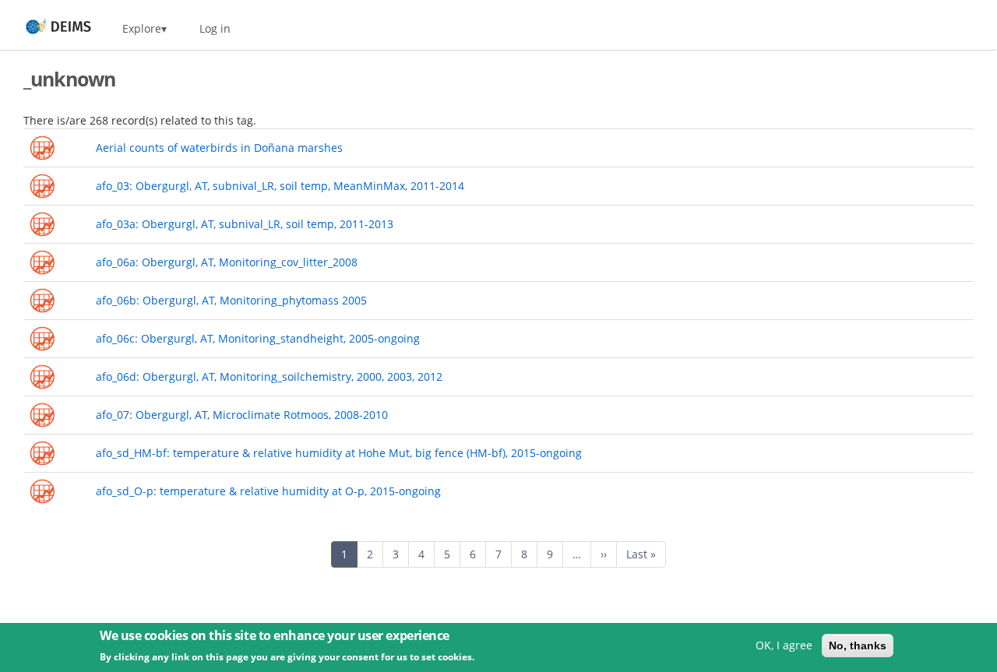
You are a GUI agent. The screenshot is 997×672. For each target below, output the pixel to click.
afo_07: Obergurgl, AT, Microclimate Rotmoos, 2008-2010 (242, 414)
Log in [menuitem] (215, 28)
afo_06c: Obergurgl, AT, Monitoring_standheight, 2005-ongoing (258, 338)
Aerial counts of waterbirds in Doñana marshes (219, 147)
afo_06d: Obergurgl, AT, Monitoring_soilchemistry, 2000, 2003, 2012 (269, 376)
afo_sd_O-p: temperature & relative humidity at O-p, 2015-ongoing (268, 491)
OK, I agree (784, 645)
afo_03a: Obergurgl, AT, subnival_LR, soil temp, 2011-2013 (244, 223)
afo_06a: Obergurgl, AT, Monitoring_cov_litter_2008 (227, 262)
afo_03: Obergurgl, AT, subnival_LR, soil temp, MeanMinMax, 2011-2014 (280, 185)
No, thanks (857, 645)
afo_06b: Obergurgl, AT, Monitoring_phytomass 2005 (231, 300)
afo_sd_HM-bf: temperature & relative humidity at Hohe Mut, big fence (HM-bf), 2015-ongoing (339, 452)
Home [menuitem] (44, 28)
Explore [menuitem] (141, 28)
